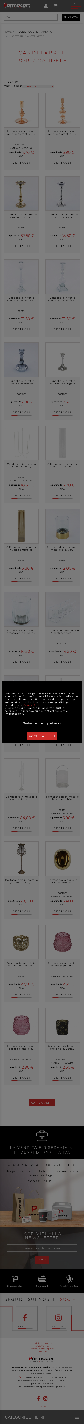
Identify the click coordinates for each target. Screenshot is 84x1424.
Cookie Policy (32, 705)
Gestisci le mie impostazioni (42, 723)
